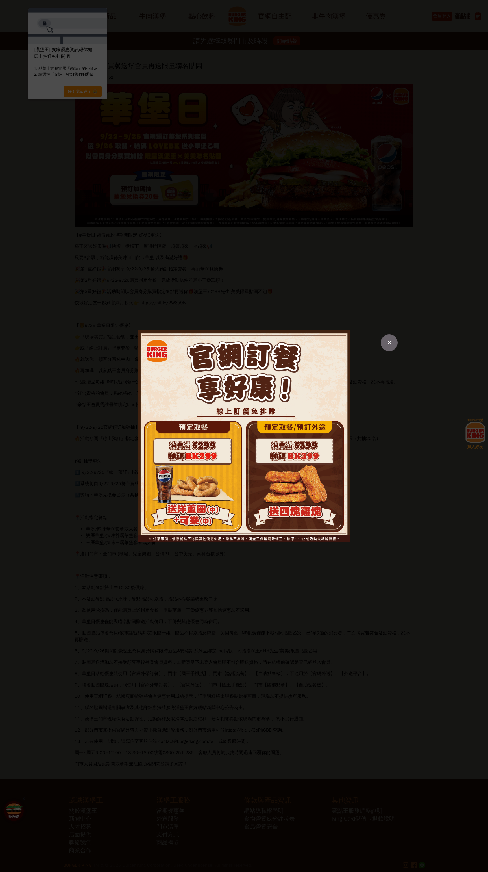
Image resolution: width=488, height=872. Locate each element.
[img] (244, 436)
